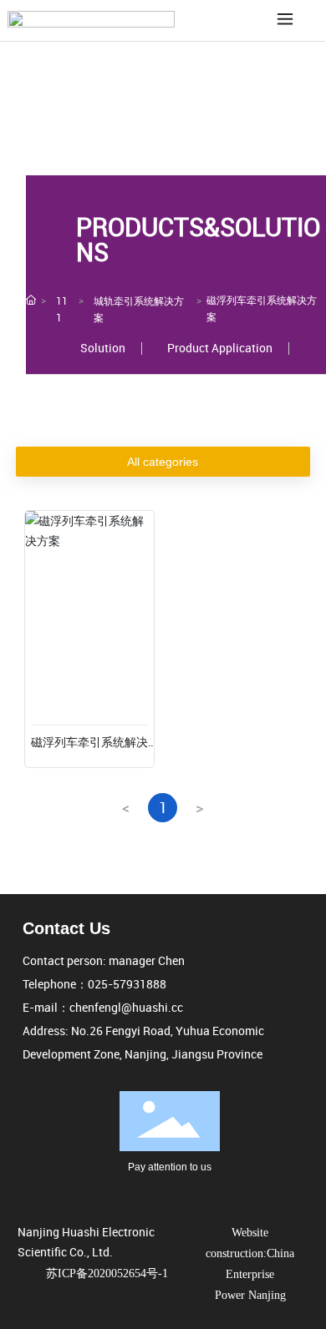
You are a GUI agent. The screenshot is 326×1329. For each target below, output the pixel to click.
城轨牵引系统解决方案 (139, 309)
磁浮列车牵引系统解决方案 (89, 750)
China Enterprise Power (255, 1274)
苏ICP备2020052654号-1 (107, 1273)
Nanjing (267, 1295)
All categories (162, 461)
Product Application (220, 348)
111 (62, 309)
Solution (102, 348)
